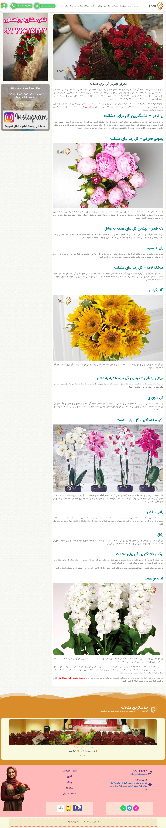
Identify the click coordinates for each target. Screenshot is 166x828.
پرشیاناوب (71, 821)
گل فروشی (89, 106)
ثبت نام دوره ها (47, 6)
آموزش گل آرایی (70, 771)
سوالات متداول (83, 6)
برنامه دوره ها (133, 6)
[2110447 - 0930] (150, 773)
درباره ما (73, 6)
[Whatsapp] (123, 808)
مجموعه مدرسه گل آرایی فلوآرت (71, 678)
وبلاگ (93, 6)
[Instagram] (136, 808)
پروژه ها (123, 6)
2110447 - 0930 (139, 771)
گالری (69, 776)
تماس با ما (64, 6)
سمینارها (115, 6)
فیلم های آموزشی (104, 6)
